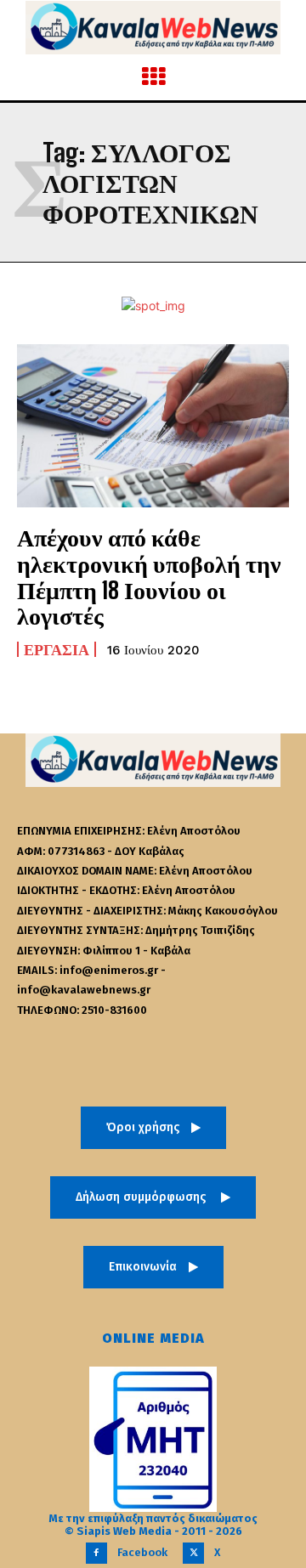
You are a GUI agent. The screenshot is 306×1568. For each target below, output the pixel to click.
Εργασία (56, 649)
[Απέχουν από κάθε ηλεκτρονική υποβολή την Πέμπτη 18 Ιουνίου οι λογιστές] (153, 425)
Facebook (142, 1552)
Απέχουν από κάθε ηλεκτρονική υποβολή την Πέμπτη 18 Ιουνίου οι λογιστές (149, 576)
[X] (193, 1553)
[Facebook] (96, 1553)
